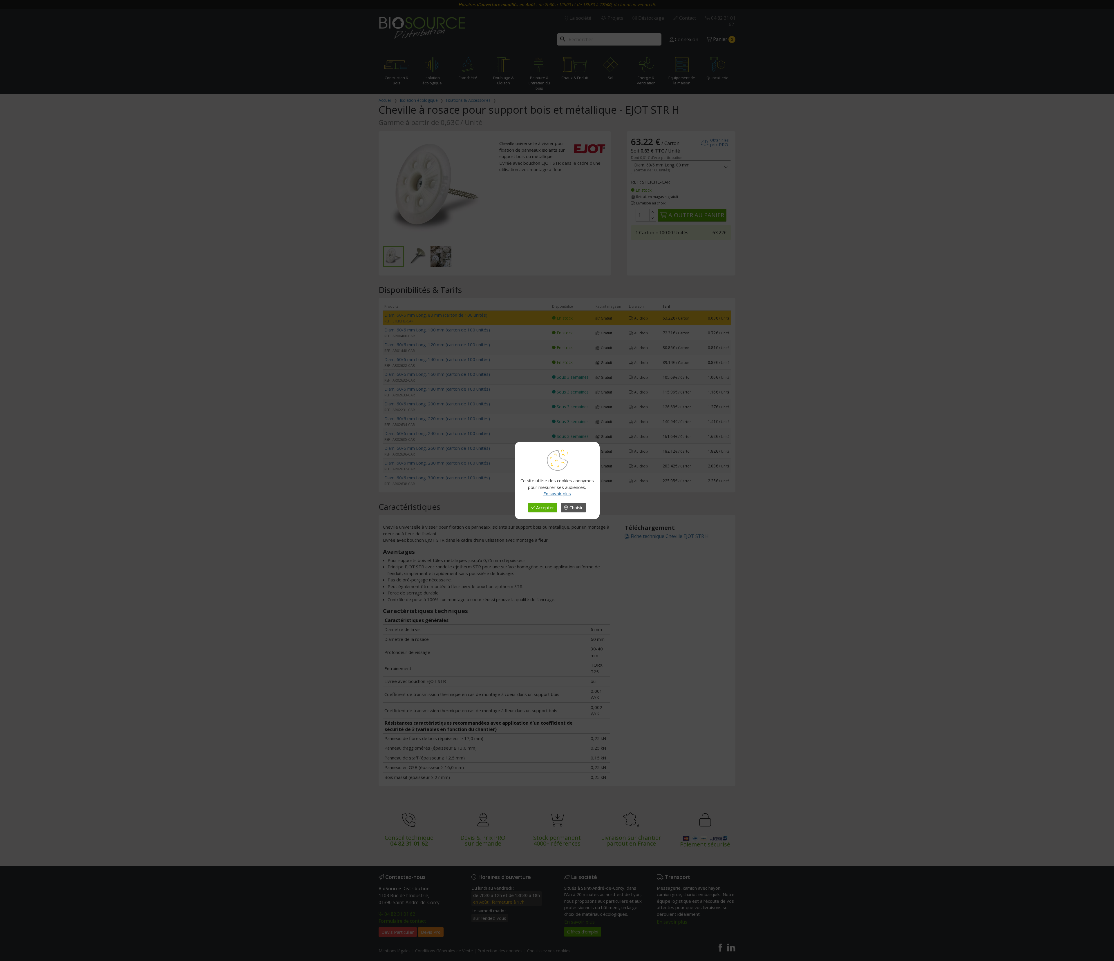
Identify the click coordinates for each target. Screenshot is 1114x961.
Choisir (575, 507)
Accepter (544, 507)
